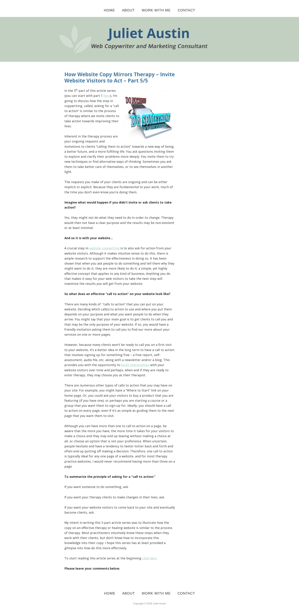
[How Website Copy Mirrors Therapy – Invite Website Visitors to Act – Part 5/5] (149, 19)
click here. (149, 558)
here (106, 96)
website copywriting (104, 248)
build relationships (135, 365)
